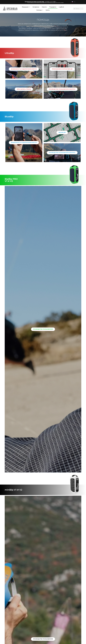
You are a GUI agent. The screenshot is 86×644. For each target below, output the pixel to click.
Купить (48, 10)
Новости (44, 7)
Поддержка (52, 7)
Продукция (25, 7)
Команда (39, 10)
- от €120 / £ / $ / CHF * (40, 1)
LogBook (61, 7)
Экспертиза (36, 7)
